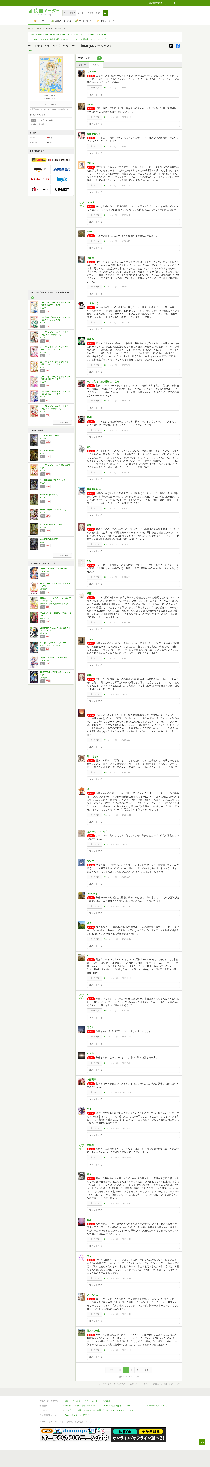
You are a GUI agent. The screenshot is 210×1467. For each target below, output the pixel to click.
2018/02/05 (125, 658)
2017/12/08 (126, 978)
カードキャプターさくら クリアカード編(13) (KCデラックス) (55, 378)
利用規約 (106, 1401)
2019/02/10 (125, 473)
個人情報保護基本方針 (86, 1406)
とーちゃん (93, 1294)
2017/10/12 (126, 1278)
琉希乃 (90, 339)
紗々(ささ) (92, 756)
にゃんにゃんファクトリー (50, 645)
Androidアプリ (71, 1415)
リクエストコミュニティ (123, 1410)
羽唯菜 (90, 1144)
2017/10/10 (126, 1314)
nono (90, 104)
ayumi (90, 639)
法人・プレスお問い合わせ (97, 1410)
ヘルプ (68, 1410)
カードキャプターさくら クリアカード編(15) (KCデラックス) (55, 407)
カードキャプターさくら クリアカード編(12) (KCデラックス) (55, 363)
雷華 (89, 525)
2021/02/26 (125, 287)
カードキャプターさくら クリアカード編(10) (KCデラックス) (55, 333)
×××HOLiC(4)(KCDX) (49, 539)
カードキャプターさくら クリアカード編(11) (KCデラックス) (55, 348)
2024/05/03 (126, 117)
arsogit (91, 202)
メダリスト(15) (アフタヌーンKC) (54, 568)
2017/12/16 (126, 906)
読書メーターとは (72, 1401)
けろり (90, 1027)
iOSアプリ (86, 1415)
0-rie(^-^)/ (92, 893)
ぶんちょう (93, 303)
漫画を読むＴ (94, 133)
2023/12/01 (125, 215)
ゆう (89, 789)
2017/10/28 (126, 1128)
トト (89, 710)
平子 (89, 1109)
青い (89, 446)
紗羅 (89, 1219)
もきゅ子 (91, 71)
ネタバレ (96, 65)
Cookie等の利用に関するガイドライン (117, 1406)
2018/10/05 (125, 508)
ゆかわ (90, 257)
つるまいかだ (45, 571)
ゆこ (89, 1255)
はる (89, 922)
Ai (88, 955)
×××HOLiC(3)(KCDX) (49, 495)
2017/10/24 (126, 1158)
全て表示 (82, 65)
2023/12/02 (125, 186)
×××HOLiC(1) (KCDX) (49, 435)
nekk (89, 231)
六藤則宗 (91, 1079)
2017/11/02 (126, 1092)
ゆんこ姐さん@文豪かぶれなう (103, 381)
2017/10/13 (126, 1239)
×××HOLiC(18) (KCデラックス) (53, 524)
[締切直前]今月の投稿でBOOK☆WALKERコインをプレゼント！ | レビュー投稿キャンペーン (69, 34)
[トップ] (29, 29)
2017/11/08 (126, 1063)
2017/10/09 (126, 1350)
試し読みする (50, 104)
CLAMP (38, 28)
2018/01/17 (125, 772)
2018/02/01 (126, 694)
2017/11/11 (126, 1037)
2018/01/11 (126, 815)
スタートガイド (91, 1401)
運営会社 (68, 1406)
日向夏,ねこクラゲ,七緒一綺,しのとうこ (55, 604)
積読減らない (94, 489)
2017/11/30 (125, 1011)
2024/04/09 (125, 147)
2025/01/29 (125, 88)
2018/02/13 (125, 622)
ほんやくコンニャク (97, 831)
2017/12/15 (126, 939)
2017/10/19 (126, 1203)
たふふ (90, 1053)
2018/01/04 (125, 877)
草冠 (89, 593)
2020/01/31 (125, 401)
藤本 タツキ (44, 618)
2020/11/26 (125, 365)
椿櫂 (89, 417)
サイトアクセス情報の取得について (152, 1406)
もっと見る (63, 422)
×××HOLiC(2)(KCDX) (49, 450)
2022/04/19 (125, 241)
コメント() (112, 88)
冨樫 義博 (44, 589)
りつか (90, 860)
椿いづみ (43, 633)
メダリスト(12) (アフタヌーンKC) (54, 657)
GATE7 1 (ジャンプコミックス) (53, 510)
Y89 (89, 560)
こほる (90, 163)
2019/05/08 (125, 430)
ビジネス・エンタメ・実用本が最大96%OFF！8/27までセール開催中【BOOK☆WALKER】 (69, 39)
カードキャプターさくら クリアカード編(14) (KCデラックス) (55, 392)
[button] (105, 13)
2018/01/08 (126, 844)
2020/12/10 (125, 323)
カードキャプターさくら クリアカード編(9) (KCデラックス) (55, 318)
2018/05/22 (125, 577)
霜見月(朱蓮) (93, 1330)
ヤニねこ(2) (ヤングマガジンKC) (53, 643)
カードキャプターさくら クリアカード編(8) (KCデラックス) (55, 303)
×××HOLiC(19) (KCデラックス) (53, 480)
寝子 (89, 1174)
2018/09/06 (125, 544)
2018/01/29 (125, 740)
